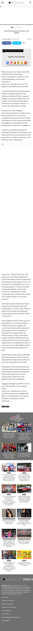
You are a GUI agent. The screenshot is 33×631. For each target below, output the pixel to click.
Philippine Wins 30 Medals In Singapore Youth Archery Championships (8, 455)
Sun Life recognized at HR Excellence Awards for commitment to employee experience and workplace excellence (9, 501)
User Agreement (6, 610)
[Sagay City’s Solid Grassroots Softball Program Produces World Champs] (9, 427)
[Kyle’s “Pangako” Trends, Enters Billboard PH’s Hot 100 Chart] (24, 513)
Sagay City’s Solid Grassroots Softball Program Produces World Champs (9, 435)
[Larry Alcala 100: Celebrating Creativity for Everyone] (24, 554)
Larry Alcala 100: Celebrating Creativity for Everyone (24, 563)
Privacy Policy (5, 614)
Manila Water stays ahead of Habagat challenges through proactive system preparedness (24, 499)
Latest (3, 406)
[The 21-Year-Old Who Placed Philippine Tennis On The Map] (24, 447)
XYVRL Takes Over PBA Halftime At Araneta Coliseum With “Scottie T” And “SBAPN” (8, 543)
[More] (24, 43)
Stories (7, 406)
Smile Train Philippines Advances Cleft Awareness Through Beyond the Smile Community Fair (9, 477)
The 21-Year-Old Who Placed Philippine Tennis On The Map (24, 455)
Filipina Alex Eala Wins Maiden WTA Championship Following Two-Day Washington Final (24, 436)
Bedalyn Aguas (7, 39)
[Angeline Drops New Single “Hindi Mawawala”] (9, 513)
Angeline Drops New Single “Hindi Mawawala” (9, 522)
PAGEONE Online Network (9, 518)
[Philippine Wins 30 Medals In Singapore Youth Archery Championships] (9, 447)
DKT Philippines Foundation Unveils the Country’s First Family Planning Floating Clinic (24, 477)
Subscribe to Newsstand (9, 607)
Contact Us (5, 597)
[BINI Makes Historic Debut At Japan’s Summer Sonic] (24, 533)
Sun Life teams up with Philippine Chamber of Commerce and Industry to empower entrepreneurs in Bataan (9, 566)
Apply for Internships (7, 604)
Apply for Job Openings (8, 600)
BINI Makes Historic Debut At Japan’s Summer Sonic (24, 542)
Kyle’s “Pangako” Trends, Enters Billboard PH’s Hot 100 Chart (24, 523)
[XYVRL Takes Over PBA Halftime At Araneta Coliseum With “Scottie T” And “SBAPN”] (9, 533)
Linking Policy (5, 620)
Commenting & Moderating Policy (11, 617)
